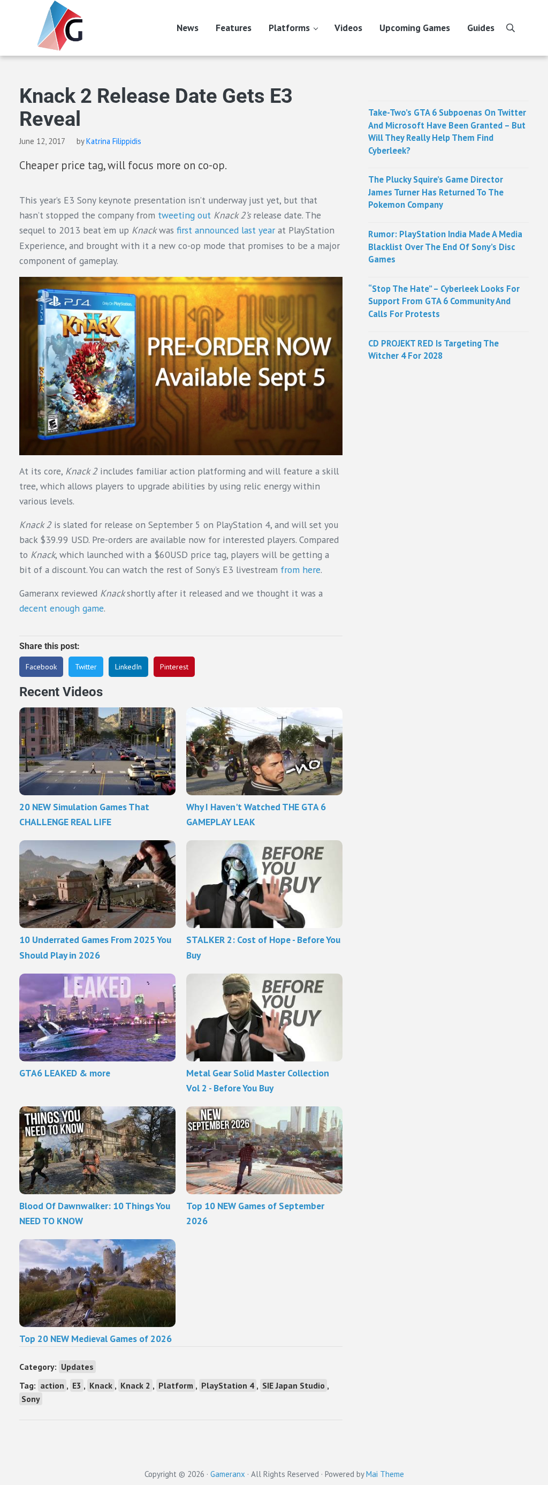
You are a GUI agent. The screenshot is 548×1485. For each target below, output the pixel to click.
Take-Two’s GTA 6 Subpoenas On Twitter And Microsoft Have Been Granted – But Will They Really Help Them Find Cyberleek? (447, 131)
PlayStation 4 (227, 1385)
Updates (77, 1366)
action (52, 1385)
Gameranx (227, 1474)
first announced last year (226, 230)
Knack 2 (135, 1385)
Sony (30, 1398)
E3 (76, 1385)
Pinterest (174, 667)
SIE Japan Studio (293, 1385)
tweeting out (184, 215)
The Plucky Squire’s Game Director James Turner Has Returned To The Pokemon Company (436, 192)
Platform (175, 1385)
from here (300, 569)
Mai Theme (385, 1474)
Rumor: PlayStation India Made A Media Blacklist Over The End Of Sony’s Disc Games (445, 246)
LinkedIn (128, 667)
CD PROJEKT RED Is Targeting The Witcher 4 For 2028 (433, 349)
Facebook (41, 667)
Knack (100, 1385)
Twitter (86, 667)
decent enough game (61, 608)
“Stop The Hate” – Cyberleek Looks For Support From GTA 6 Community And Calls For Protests (444, 301)
